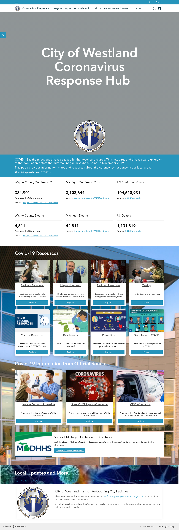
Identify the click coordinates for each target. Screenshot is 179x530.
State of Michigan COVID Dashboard (91, 198)
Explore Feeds (147, 526)
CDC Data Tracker (133, 198)
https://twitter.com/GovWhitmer (132, 480)
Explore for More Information (70, 450)
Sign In (159, 2)
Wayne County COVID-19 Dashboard (40, 202)
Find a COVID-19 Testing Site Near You (113, 8)
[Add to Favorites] (3, 35)
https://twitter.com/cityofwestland (82, 480)
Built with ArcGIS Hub (14, 526)
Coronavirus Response (35, 8)
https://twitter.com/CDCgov (28, 480)
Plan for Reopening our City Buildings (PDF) (123, 496)
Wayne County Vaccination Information (72, 8)
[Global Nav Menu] (16, 2)
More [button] (138, 8)
